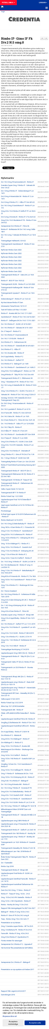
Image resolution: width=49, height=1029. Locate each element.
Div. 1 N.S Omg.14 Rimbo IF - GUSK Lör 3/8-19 (18, 562)
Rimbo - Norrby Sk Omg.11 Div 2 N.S (14, 905)
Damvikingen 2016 (8, 995)
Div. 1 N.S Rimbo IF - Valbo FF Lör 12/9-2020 (17, 424)
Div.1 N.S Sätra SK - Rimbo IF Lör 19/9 (15, 416)
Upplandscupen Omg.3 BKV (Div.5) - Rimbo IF (18, 653)
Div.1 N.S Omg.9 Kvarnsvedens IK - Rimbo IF (17, 182)
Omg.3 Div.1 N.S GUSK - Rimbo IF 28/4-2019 (17, 633)
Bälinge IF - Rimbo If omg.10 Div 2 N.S (15, 912)
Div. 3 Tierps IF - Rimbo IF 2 (11, 331)
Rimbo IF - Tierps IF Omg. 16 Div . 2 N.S (15, 894)
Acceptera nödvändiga (13, 1023)
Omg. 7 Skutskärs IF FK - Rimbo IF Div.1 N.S (17, 382)
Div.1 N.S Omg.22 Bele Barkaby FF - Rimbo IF (17, 524)
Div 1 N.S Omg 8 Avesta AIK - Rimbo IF (15, 784)
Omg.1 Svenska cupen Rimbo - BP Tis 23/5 (17, 926)
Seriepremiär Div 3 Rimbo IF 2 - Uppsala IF (16, 944)
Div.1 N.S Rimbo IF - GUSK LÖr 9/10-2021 (16, 324)
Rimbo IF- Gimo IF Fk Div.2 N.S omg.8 (17, 40)
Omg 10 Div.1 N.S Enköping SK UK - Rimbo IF (17, 777)
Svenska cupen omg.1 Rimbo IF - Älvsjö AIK (17, 615)
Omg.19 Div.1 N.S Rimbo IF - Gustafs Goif (16, 547)
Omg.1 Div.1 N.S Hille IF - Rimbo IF (13, 646)
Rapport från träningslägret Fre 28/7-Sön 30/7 (18, 908)
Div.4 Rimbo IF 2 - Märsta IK (11, 735)
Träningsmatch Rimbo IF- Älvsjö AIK (14, 870)
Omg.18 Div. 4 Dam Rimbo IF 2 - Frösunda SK (17, 527)
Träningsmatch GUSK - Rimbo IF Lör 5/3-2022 (18, 284)
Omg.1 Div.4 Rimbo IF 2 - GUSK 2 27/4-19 (16, 637)
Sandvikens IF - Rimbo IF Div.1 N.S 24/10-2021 (18, 317)
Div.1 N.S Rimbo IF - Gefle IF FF (12, 360)
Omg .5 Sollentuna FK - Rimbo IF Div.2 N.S (16, 930)
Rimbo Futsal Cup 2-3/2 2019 (12, 703)
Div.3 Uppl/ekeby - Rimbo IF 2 (12, 357)
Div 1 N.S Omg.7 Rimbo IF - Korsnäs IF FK (16, 788)
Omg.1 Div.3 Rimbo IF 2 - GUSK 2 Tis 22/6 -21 (17, 391)
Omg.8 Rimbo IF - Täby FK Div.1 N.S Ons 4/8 (17, 375)
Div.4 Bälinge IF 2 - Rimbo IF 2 (12, 742)
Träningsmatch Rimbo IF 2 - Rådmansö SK (17, 378)
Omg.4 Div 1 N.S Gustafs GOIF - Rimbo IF (16, 795)
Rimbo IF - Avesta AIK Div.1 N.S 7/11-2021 (16, 313)
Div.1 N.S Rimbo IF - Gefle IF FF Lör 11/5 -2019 (18, 624)
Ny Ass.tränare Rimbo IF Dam (12, 302)
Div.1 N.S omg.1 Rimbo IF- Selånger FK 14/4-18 (18, 806)
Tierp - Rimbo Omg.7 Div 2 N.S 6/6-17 (15, 919)
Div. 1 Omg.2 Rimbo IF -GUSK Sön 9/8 (15, 458)
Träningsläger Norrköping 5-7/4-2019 (15, 649)
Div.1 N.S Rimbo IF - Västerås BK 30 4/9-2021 (17, 346)
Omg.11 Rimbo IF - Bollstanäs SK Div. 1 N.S (17, 773)
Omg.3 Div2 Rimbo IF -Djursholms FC (15, 937)
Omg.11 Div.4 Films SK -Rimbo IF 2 (14, 554)
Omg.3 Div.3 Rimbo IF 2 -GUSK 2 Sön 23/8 (16, 442)
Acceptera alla (35, 1023)
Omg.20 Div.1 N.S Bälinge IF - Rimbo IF (15, 739)
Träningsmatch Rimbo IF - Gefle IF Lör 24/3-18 (18, 830)
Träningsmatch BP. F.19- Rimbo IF (13, 493)
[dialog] (24, 1013)
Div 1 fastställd (6, 863)
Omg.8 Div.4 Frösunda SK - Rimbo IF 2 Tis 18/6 (18, 576)
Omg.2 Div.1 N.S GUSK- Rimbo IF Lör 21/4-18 (17, 802)
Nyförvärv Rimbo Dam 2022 (11, 250)
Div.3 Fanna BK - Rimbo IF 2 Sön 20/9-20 (16, 413)
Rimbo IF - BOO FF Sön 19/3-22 (12, 281)
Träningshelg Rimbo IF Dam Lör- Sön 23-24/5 (18, 462)
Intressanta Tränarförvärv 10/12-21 (14, 306)
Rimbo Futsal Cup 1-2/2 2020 (12, 496)
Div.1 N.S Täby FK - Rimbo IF (11, 427)
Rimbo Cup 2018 (7, 866)
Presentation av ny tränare (10, 923)
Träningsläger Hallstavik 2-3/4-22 (13, 241)
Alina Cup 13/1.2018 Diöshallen (12, 706)
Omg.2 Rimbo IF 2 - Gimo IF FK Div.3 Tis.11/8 (17, 454)
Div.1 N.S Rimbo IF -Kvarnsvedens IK (14, 335)
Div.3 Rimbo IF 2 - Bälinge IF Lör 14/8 (14, 364)
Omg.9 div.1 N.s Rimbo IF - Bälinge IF (14, 781)
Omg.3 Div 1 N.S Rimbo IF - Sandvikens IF (16, 799)
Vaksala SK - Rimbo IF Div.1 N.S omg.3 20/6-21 (18, 394)
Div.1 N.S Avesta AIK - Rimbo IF (12, 353)
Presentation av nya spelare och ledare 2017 (17, 969)
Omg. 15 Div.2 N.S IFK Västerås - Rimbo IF (16, 897)
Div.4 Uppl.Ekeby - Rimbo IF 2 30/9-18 (15, 732)
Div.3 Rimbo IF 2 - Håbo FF (11, 349)
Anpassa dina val (10, 1016)
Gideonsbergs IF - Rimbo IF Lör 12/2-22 (16, 299)
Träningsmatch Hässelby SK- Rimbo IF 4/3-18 (18, 848)
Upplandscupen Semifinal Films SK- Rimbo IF (18, 719)
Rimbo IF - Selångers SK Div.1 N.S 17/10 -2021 (18, 320)
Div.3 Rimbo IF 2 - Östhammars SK (13, 342)
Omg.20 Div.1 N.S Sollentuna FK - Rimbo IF (17, 534)
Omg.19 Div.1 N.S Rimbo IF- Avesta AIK (15, 746)
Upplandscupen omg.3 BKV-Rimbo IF (15, 821)
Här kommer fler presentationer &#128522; (17, 948)
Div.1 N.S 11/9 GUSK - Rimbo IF (12, 338)
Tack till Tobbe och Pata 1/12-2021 (14, 310)
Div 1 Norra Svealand (9, 591)
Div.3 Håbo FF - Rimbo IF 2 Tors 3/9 (14, 431)
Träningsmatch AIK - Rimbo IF (12, 710)
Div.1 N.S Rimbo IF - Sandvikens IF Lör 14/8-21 (18, 367)
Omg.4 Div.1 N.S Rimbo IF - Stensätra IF (15, 451)
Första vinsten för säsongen (11, 941)
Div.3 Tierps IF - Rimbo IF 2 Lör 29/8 (14, 438)
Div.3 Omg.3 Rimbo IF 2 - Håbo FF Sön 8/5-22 (18, 202)
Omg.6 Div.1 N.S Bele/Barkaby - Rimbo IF (16, 792)
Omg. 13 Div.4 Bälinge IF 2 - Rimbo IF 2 (15, 544)
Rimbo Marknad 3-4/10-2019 (11, 520)
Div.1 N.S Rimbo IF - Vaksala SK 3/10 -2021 (17, 328)
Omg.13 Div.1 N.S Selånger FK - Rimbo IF (16, 770)
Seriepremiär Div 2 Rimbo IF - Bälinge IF (15, 962)
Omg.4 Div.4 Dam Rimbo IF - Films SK (15, 611)
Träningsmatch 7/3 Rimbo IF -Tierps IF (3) (16, 480)
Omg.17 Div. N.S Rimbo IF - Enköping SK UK (17, 551)
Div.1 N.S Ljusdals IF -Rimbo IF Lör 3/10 (15, 409)
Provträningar (6, 511)
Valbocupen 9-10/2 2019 (10, 699)
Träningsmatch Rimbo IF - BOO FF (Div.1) (16, 471)
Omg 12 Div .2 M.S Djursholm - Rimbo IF (16, 901)
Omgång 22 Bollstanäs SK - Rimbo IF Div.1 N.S (18, 723)
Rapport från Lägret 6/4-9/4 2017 (13, 991)
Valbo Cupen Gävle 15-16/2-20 (12, 489)
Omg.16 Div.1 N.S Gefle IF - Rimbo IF (14, 755)
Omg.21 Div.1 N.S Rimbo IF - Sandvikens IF (17, 531)
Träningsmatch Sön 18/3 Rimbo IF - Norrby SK (18, 833)
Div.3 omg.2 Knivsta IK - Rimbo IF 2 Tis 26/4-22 (18, 217)
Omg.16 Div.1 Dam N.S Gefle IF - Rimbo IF (16, 558)
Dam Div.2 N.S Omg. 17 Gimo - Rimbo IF (16, 890)
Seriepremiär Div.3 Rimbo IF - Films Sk (15, 226)
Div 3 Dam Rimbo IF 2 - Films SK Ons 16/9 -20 (18, 420)
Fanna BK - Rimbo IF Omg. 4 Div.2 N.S (15, 933)
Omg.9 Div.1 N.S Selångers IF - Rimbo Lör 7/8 (18, 371)
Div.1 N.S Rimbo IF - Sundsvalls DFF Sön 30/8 (18, 434)
